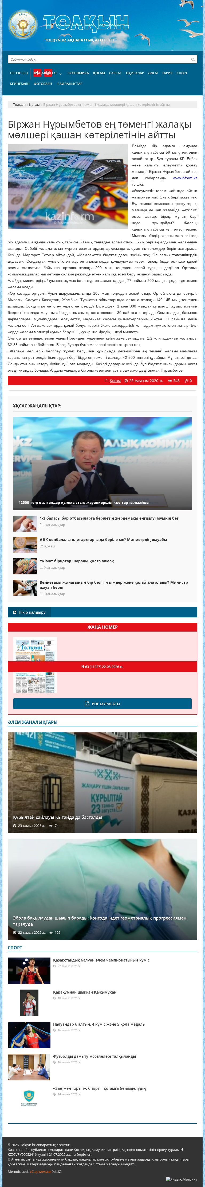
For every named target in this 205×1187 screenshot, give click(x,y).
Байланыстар (69, 83)
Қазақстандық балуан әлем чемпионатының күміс (101, 960)
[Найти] (193, 59)
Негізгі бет (19, 73)
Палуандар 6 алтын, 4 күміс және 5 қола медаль (99, 1024)
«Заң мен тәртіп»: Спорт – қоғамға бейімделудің (99, 1088)
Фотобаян (43, 83)
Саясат (115, 73)
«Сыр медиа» (41, 1171)
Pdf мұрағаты (106, 703)
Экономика (78, 73)
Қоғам (99, 73)
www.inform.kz (185, 178)
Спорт (182, 73)
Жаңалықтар (45, 73)
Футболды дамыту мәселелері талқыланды (94, 1056)
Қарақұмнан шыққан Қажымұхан (84, 992)
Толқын (102, 24)
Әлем (153, 73)
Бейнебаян (20, 83)
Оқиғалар (135, 73)
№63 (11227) (102, 666)
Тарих (167, 73)
